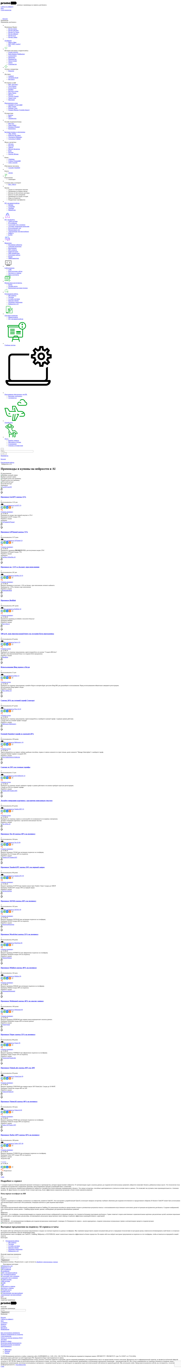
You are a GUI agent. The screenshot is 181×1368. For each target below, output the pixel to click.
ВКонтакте (8, 1349)
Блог (2, 1321)
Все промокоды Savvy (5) (12, 642)
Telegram (7, 1351)
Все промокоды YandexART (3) (14, 809)
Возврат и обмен (6, 1341)
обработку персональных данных (47, 1262)
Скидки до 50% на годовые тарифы (15, 767)
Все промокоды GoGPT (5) (12, 505)
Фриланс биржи (13, 1247)
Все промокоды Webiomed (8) (13, 1009)
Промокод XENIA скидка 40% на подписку (18, 901)
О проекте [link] (4, 1322)
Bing (6, 657)
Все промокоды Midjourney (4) (13, 742)
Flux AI (9, 690)
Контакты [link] (4, 1327)
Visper (8, 1024)
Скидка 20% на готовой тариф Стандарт (18, 700)
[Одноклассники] (10, 507)
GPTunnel (11, 522)
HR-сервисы (12, 1242)
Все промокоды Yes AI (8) (12, 842)
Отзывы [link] (3, 1326)
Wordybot (11, 924)
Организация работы (12, 1241)
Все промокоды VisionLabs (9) (13, 1076)
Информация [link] (5, 1329)
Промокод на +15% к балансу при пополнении (20, 567)
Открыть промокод (7, 512)
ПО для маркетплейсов (12, 203)
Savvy (8, 624)
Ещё (2, 1296)
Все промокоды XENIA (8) (12, 909)
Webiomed (12, 991)
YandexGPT (13, 857)
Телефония (8, 40)
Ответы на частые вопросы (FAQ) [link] (12, 1338)
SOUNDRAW (15, 757)
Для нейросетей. (20, 1364)
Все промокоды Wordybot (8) (13, 943)
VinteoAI (10, 1091)
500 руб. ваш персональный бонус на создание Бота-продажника (27, 634)
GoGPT (9, 487)
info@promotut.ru (6, 1346)
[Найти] (5, 453)
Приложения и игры (11, 103)
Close (2, 1177)
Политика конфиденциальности (11, 1343)
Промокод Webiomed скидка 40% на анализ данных (22, 1001)
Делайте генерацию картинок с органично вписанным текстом (26, 801)
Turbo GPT (12, 1125)
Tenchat (7, 1353)
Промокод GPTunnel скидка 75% (14, 532)
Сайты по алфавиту (7, 1319)
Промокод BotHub (8, 600)
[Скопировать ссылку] (12, 507)
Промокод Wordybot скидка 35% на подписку (19, 934)
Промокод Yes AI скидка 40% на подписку (18, 834)
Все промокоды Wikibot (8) (12, 976)
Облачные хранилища (15, 1249)
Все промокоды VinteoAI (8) (13, 1110)
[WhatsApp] (4, 507)
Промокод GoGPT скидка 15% (13, 497)
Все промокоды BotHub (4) (12, 609)
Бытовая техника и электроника (15, 132)
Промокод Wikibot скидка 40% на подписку (19, 968)
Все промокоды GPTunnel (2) (13, 540)
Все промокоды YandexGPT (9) (14, 876)
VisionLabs (12, 1058)
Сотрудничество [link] (6, 1336)
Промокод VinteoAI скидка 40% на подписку (19, 1101)
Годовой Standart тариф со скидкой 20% (17, 734)
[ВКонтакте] (7, 507)
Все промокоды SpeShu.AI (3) (13, 575)
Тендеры (11, 1244)
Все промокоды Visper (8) (12, 1043)
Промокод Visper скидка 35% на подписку (18, 1034)
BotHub (9, 590)
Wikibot (9, 958)
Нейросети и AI (13, 1251)
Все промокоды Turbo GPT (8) (13, 1143)
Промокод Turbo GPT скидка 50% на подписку (20, 1135)
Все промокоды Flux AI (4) (12, 709)
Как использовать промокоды (10, 1333)
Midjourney (12, 724)
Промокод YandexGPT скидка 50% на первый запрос (23, 867)
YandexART (13, 790)
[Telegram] (2, 507)
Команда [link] (3, 1324)
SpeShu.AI (12, 557)
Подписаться (5, 1260)
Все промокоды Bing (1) (11, 675)
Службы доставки (14, 1246)
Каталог (3, 1317)
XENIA (9, 891)
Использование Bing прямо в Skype (15, 667)
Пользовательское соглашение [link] (10, 1344)
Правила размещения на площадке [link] (12, 1334)
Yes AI (8, 824)
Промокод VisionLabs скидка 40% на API (18, 1068)
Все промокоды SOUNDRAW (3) (14, 776)
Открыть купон (6, 649)
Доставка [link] (4, 1339)
